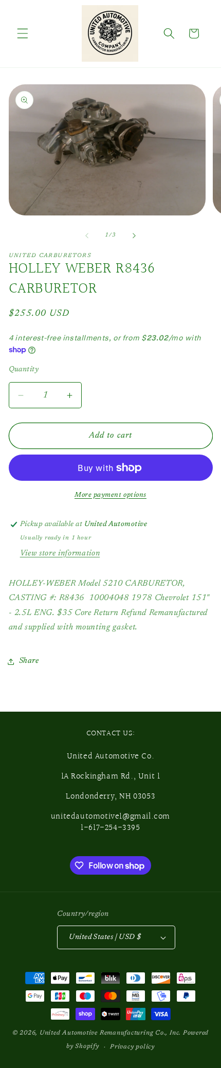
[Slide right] (134, 235)
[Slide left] (87, 235)
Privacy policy (132, 1047)
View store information (60, 553)
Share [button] (29, 661)
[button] (22, 33)
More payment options (110, 495)
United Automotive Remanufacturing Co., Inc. (110, 1033)
